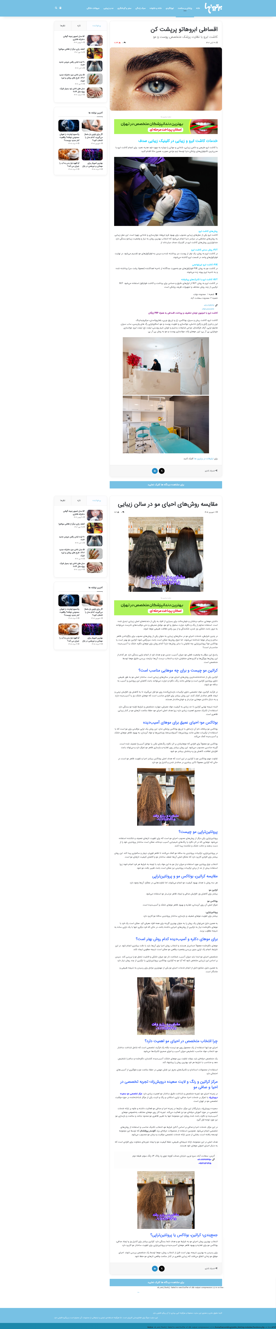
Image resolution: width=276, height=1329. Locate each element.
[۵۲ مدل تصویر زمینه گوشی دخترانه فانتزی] (95, 40)
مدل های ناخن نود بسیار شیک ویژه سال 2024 (72, 90)
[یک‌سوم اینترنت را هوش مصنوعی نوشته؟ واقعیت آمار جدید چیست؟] (68, 126)
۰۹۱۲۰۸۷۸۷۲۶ (208, 309)
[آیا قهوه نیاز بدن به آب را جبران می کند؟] (68, 155)
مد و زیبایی (108, 8)
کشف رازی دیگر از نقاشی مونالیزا (72, 49)
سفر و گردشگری (124, 8)
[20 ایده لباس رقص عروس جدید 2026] (95, 66)
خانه (198, 8)
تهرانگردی (170, 8)
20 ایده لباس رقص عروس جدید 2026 (72, 63)
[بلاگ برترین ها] (213, 8)
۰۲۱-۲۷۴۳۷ (209, 305)
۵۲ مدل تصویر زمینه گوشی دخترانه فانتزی (74, 38)
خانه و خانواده (156, 8)
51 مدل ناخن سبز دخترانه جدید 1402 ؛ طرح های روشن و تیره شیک (72, 77)
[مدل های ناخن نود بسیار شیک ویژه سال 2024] (95, 92)
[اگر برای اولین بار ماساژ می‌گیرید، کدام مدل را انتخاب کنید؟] (92, 126)
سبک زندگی (140, 8)
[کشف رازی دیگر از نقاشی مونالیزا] (95, 53)
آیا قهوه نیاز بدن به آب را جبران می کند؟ (69, 165)
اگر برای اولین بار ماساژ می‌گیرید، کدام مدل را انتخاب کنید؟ (94, 137)
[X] (162, 471)
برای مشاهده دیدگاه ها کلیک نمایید (166, 484)
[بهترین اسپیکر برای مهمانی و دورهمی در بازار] (92, 155)
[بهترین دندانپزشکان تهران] (166, 126)
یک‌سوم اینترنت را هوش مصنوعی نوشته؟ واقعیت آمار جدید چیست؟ (69, 137)
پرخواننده (97, 25)
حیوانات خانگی (93, 8)
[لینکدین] (155, 471)
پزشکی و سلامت (185, 8)
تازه (79, 25)
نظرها (62, 25)
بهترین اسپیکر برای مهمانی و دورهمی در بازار (92, 165)
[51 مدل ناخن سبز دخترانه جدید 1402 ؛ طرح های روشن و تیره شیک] (95, 78)
